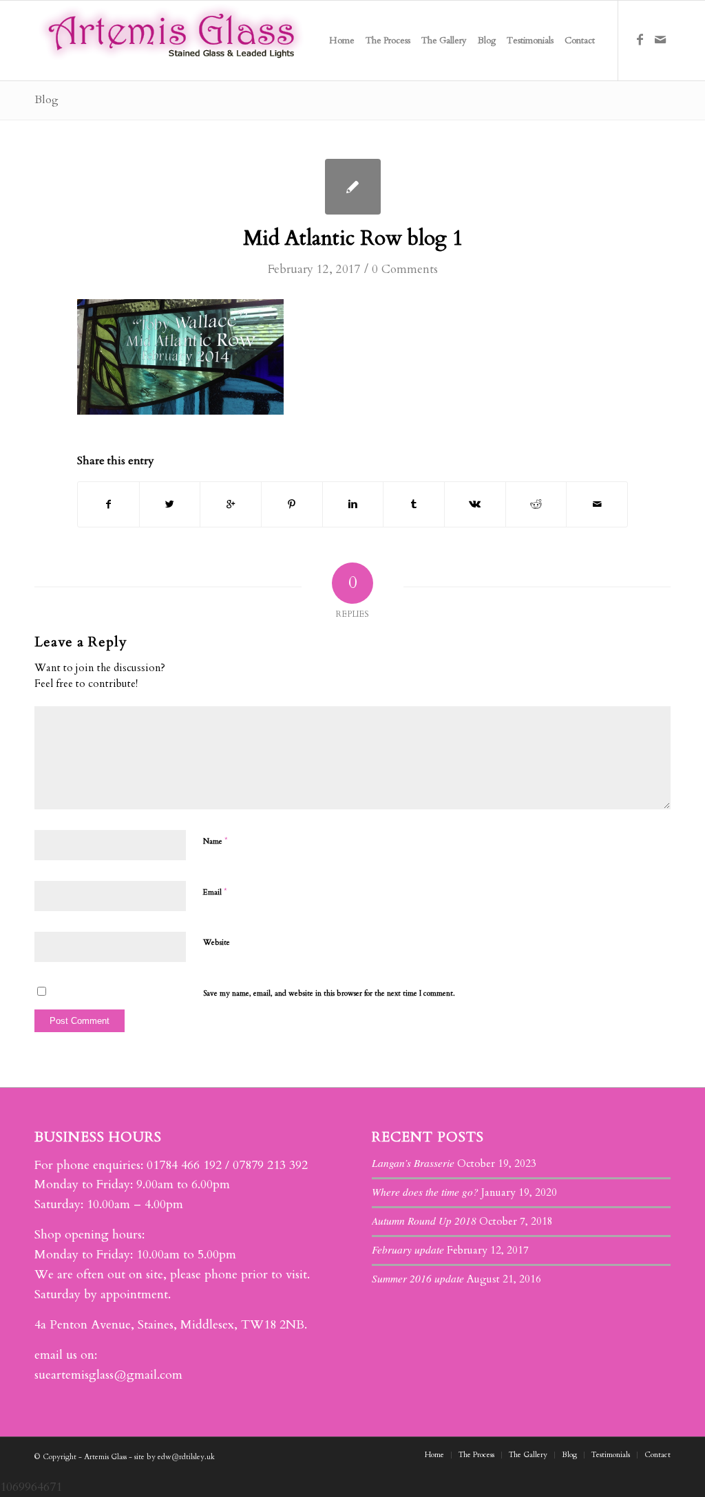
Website (216, 942)
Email (215, 892)
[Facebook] (639, 40)
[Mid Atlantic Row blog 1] (353, 187)
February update (408, 1249)
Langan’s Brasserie (413, 1163)
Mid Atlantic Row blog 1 (353, 238)
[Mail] (660, 40)
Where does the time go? (425, 1192)
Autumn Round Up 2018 (424, 1220)
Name (215, 841)
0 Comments (405, 269)
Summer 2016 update (418, 1278)
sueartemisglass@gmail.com (108, 1375)
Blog (46, 99)
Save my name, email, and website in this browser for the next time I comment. (329, 993)
